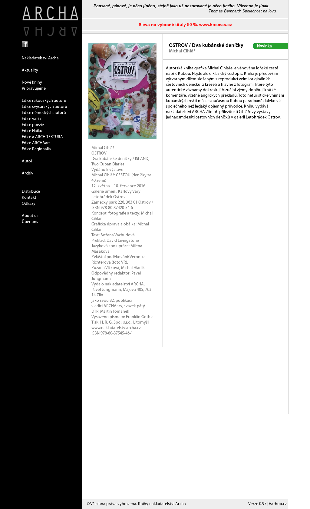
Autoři (27, 161)
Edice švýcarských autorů (44, 107)
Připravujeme (34, 88)
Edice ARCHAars (36, 143)
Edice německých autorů (44, 113)
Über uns (30, 222)
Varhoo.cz (278, 504)
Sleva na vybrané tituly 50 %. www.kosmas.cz (185, 24)
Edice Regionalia (36, 149)
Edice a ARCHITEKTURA (42, 137)
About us (30, 216)
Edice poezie (33, 125)
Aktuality (30, 70)
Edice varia (31, 119)
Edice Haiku (32, 131)
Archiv (27, 173)
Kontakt (29, 197)
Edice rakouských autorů (44, 100)
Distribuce (31, 191)
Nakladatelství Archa (40, 58)
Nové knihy (32, 82)
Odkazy (28, 203)
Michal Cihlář (182, 51)
